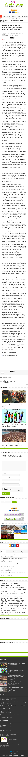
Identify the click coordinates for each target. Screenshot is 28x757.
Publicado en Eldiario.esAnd (9, 352)
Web (3, 482)
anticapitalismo (6, 587)
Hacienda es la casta (20, 384)
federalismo (13, 601)
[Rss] (10, 545)
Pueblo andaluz (21, 609)
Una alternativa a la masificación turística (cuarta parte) (16, 682)
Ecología (16, 33)
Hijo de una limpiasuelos (7, 569)
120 (8, 746)
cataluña (14, 590)
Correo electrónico (7, 477)
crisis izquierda (15, 592)
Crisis (19, 589)
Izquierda (20, 603)
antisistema (14, 587)
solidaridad (22, 612)
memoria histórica (20, 605)
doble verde (5, 598)
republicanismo (6, 612)
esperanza (4, 602)
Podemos (4, 609)
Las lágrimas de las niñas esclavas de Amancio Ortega (13, 702)
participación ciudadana (14, 607)
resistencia (14, 612)
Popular (3, 551)
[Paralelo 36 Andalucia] (14, 4)
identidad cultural (7, 603)
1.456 (10, 726)
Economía (12, 600)
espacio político (19, 600)
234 (9, 735)
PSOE (13, 609)
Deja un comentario (7, 35)
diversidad (23, 596)
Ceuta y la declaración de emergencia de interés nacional (17, 664)
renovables (19, 611)
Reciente (9, 551)
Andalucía (15, 585)
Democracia (11, 33)
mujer (26, 605)
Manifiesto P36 (12, 738)
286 (9, 731)
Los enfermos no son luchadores (9, 554)
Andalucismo (8, 19)
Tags (22, 551)
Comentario (4, 460)
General (3, 34)
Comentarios (16, 551)
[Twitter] (15, 545)
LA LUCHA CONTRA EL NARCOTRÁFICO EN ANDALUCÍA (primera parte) (14, 425)
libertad (4, 605)
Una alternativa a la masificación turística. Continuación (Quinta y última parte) (13, 444)
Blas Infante (21, 587)
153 (16, 739)
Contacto (23, 755)
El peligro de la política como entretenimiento (9, 381)
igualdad (15, 603)
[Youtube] (17, 545)
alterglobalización (5, 583)
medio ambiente (12, 605)
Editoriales (20, 33)
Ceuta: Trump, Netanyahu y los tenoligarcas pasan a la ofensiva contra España (16, 689)
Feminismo (20, 602)
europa (9, 601)
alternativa (15, 583)
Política (9, 609)
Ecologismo (5, 600)
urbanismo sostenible (5, 614)
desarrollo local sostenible (14, 596)
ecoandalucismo (7, 377)
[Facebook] (12, 545)
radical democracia (8, 611)
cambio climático (6, 590)
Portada (2, 19)
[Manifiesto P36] (3, 739)
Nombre (4, 473)
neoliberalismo (4, 607)
